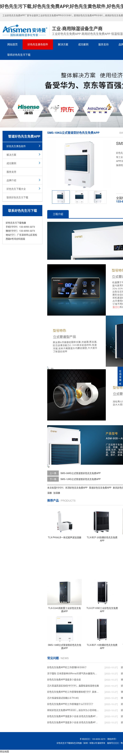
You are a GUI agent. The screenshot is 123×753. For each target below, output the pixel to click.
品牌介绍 (11, 180)
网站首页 (12, 44)
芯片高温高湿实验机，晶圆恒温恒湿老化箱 (73, 685)
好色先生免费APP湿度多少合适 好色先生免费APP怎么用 (73, 722)
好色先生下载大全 (16, 188)
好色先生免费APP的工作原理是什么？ (70, 704)
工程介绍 (58, 214)
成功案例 (83, 44)
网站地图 (4, 751)
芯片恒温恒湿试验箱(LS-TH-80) (63, 697)
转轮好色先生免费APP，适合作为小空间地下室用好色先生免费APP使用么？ (73, 710)
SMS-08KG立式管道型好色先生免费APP (80, 473)
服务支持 (103, 44)
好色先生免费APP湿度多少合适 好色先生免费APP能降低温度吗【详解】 (73, 716)
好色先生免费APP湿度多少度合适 (64, 679)
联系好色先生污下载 (18, 54)
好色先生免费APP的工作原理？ (67, 667)
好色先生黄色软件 (38, 44)
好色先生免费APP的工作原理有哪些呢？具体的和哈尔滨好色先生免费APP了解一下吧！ (73, 691)
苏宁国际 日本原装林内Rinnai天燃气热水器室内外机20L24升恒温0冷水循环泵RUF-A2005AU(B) (73, 673)
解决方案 (63, 44)
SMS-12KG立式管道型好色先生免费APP (80, 479)
